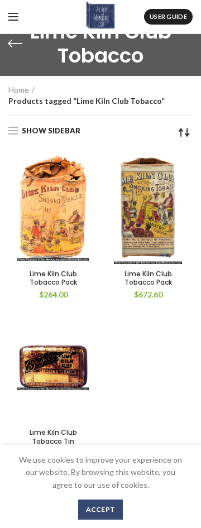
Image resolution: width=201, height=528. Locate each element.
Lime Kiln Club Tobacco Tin (53, 436)
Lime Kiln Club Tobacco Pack (53, 278)
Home (18, 89)
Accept (101, 509)
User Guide (168, 16)
